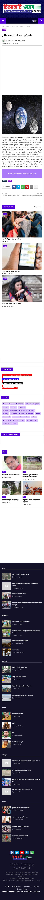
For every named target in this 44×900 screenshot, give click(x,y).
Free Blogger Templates (28, 895)
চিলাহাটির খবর (24, 410)
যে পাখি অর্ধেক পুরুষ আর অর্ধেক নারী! (20, 836)
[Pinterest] (27, 187)
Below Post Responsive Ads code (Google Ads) (22, 174)
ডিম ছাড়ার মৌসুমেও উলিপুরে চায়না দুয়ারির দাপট (22, 695)
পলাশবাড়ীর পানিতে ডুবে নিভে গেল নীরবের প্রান (22, 789)
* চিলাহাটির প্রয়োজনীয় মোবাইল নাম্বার (12, 383)
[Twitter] (18, 187)
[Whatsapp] (23, 187)
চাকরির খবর (22, 407)
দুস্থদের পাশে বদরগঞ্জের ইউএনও (19, 593)
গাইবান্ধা (14, 407)
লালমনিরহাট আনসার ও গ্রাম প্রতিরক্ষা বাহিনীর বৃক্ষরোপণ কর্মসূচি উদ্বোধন (26, 632)
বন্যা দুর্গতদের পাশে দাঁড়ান (17, 714)
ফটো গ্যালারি (30, 414)
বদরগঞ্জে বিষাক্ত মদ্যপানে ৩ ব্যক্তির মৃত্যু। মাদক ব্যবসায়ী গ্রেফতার (25, 585)
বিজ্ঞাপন (27, 417)
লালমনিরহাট (7, 423)
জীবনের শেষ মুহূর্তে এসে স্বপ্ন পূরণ (10, 500)
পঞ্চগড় (22, 414)
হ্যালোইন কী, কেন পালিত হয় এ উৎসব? (11, 239)
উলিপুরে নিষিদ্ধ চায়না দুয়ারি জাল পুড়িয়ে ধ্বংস (22, 686)
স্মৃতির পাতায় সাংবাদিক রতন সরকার (10, 475)
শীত (13, 732)
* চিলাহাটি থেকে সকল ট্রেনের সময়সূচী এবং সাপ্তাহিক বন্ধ (17, 375)
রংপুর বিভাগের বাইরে (33, 420)
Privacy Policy (22, 889)
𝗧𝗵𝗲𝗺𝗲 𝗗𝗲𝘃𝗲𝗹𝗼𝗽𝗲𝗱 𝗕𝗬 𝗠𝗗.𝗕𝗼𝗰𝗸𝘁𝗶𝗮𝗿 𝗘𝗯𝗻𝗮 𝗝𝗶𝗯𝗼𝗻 (21, 892)
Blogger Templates (18, 894)
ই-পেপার (29, 404)
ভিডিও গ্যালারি (8, 420)
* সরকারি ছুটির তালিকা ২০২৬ (10, 388)
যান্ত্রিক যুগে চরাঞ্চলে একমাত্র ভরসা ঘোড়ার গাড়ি (31, 501)
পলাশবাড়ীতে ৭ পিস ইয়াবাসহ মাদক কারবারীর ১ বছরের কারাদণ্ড (26, 761)
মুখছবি (13, 723)
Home (4, 26)
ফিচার (38, 414)
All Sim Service (9, 404)
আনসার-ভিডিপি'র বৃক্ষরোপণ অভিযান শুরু (20, 621)
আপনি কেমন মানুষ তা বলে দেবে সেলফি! (11, 303)
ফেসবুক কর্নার (7, 417)
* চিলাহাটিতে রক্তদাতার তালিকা (10, 379)
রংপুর (23, 420)
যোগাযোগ (36, 886)
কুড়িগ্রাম (37, 404)
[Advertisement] (22, 69)
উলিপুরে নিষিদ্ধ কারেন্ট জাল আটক (19, 677)
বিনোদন (34, 417)
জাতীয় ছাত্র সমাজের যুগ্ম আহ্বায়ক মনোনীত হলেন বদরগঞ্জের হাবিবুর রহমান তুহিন (27, 604)
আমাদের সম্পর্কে (27, 886)
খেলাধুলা (6, 407)
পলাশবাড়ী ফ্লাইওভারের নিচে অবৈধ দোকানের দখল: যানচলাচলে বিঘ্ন (26, 781)
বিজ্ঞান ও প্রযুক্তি (18, 417)
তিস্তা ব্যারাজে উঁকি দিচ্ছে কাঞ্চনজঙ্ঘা (20, 640)
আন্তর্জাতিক (20, 404)
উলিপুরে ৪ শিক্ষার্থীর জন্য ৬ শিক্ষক (19, 667)
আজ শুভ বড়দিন (15, 650)
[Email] (31, 187)
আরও (40, 452)
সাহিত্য (15, 423)
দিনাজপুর (6, 414)
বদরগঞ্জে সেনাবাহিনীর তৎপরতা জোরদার (20, 574)
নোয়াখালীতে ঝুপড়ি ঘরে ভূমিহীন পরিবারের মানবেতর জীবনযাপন (30, 476)
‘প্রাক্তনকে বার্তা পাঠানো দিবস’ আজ (11, 271)
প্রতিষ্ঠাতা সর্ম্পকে (16, 886)
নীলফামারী (15, 414)
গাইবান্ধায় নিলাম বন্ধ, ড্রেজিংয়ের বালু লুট (21, 770)
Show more (37, 207)
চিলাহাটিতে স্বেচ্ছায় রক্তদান (11, 410)
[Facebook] (14, 187)
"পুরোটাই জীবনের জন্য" (17, 742)
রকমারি (8, 26)
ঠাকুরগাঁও (32, 410)
